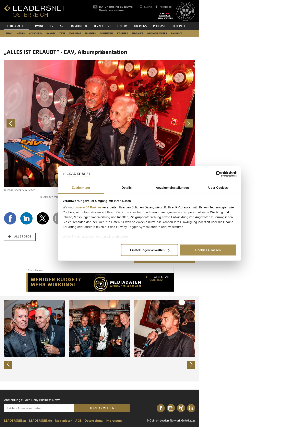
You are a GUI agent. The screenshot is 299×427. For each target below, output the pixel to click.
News (9, 33)
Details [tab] (127, 187)
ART (62, 26)
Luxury (122, 26)
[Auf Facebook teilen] (10, 218)
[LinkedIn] (191, 408)
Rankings (176, 33)
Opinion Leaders (157, 33)
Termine (38, 26)
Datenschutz (94, 420)
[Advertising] (100, 282)
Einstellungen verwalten (147, 250)
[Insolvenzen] (165, 16)
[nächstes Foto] (147, 123)
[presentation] (8, 365)
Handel (50, 33)
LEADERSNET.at (15, 420)
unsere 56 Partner (87, 207)
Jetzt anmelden (102, 408)
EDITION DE (178, 26)
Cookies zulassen (208, 250)
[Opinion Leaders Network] (185, 11)
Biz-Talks (137, 33)
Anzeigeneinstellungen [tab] (172, 187)
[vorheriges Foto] (52, 123)
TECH (62, 33)
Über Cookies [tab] (218, 187)
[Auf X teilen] (43, 218)
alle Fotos (22, 236)
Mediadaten (63, 420)
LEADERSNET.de (40, 420)
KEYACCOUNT (102, 26)
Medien (20, 33)
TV (51, 26)
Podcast (159, 26)
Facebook (165, 6)
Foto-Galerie (16, 26)
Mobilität (75, 33)
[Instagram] (171, 408)
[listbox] (99, 338)
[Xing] (181, 408)
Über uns (140, 26)
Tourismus (106, 33)
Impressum (114, 420)
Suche (148, 6)
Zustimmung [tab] (81, 187)
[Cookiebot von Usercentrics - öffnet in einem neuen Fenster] (219, 174)
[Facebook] (161, 408)
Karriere (122, 33)
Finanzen (90, 33)
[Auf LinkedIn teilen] (26, 218)
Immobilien (79, 26)
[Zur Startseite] (34, 10)
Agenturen (35, 33)
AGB (78, 420)
